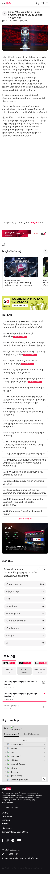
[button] (42, 3)
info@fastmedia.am (12, 850)
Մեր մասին (7, 828)
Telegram (34, 222)
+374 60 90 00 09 (11, 854)
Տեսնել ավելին (25, 519)
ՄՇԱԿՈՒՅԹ (7, 817)
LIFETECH (6, 820)
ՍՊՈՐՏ (5, 813)
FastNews (5, 793)
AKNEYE (5, 824)
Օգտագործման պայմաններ (15, 832)
